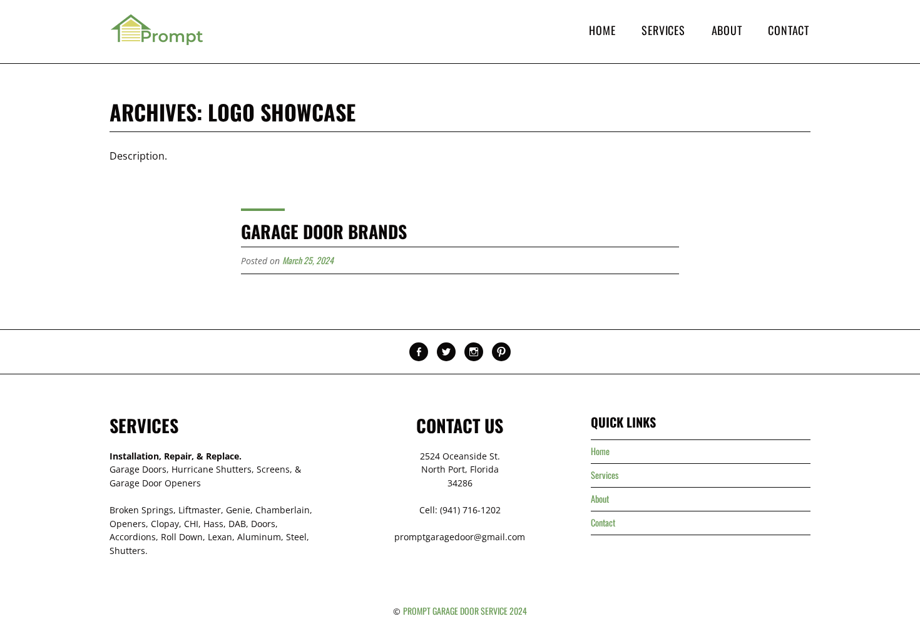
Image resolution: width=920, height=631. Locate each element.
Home (602, 30)
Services (663, 30)
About (727, 30)
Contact (788, 30)
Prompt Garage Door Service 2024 (465, 610)
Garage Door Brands (324, 231)
